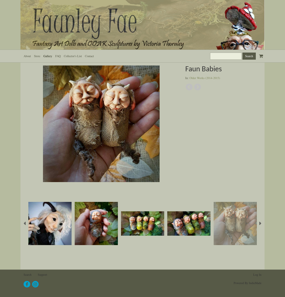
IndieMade (255, 283)
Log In (257, 275)
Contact (89, 56)
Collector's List (73, 56)
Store (37, 56)
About (27, 56)
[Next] (197, 87)
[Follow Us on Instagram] (35, 284)
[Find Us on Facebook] (27, 284)
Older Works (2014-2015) (204, 78)
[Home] (142, 25)
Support (42, 275)
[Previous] (189, 87)
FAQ (58, 56)
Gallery (47, 56)
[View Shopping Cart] (260, 54)
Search (28, 275)
